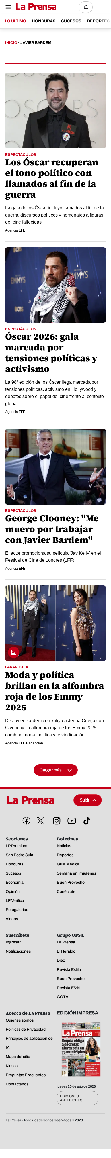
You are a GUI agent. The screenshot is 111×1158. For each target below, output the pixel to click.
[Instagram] (55, 819)
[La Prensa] (37, 800)
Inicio (11, 43)
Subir (84, 800)
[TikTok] (85, 819)
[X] (40, 820)
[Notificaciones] (86, 7)
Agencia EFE (15, 230)
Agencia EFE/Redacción (24, 743)
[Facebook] (25, 819)
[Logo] (34, 7)
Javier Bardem (35, 43)
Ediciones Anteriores (71, 1098)
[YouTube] (70, 819)
